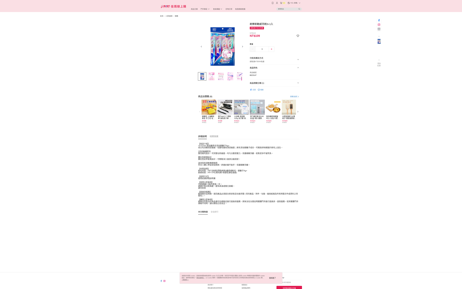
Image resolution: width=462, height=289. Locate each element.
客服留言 (244, 285)
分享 (254, 90)
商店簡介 (210, 285)
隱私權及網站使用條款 (215, 288)
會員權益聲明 (246, 288)
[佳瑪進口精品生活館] (173, 6)
